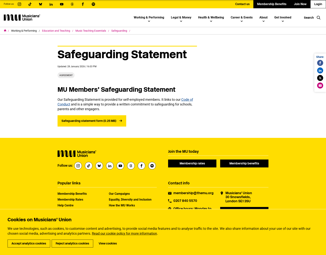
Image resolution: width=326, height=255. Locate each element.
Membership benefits (244, 163)
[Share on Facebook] (320, 63)
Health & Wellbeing (211, 17)
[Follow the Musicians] (19, 4)
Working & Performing (149, 17)
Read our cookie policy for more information (124, 233)
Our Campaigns (119, 193)
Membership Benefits (271, 4)
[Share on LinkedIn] (320, 70)
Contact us (242, 4)
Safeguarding (119, 30)
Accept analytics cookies (29, 243)
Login (318, 4)
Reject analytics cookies (72, 243)
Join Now (300, 4)
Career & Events (242, 17)
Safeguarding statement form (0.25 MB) (89, 121)
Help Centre (66, 205)
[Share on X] (320, 78)
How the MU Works (122, 205)
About (263, 17)
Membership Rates (70, 199)
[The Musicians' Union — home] (22, 17)
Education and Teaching (56, 30)
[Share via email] (320, 85)
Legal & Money (181, 17)
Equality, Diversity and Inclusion (130, 199)
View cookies (108, 243)
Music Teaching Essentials (91, 30)
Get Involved (282, 17)
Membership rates (192, 163)
